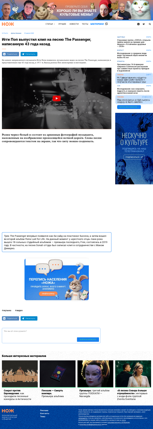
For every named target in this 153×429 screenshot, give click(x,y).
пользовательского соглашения (118, 422)
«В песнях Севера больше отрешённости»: (132, 395)
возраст (120, 50)
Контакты (44, 413)
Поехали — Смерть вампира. (53, 393)
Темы (42, 416)
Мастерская (97, 24)
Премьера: (94, 393)
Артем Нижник (16, 33)
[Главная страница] (8, 24)
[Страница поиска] (150, 24)
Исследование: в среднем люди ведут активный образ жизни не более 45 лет (132, 55)
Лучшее (62, 24)
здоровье (121, 37)
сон (118, 86)
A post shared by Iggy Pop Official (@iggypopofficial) (44, 224)
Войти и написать (88, 339)
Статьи (49, 24)
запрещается (82, 418)
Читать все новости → (129, 107)
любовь (120, 97)
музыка (5, 33)
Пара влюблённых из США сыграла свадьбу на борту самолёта (133, 101)
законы (120, 75)
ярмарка (121, 61)
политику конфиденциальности (90, 424)
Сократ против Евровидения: (17, 395)
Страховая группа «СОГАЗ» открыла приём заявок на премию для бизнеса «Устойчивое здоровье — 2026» (133, 43)
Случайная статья (106, 24)
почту (124, 420)
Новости (74, 24)
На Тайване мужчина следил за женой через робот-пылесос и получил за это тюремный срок (131, 80)
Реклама (44, 410)
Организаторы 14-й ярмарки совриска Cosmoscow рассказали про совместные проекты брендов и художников (133, 67)
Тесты (85, 24)
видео (19, 310)
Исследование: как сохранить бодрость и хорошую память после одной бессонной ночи (133, 91)
